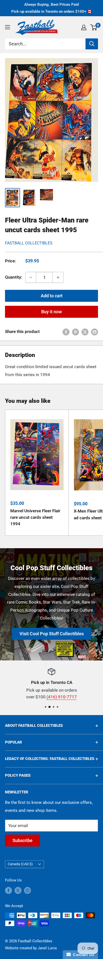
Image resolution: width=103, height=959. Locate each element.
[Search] (92, 43)
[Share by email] (94, 332)
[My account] (83, 27)
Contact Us (82, 955)
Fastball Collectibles (28, 243)
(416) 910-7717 (61, 697)
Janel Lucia (47, 948)
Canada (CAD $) (20, 864)
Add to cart (51, 295)
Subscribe (22, 840)
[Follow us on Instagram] (27, 890)
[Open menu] (7, 27)
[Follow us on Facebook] (8, 890)
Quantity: (13, 277)
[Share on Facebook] (66, 332)
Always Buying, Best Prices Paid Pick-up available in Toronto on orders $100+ (51, 8)
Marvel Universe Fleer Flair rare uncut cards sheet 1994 (35, 517)
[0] (94, 27)
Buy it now (51, 311)
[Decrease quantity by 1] (31, 277)
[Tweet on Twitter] (85, 332)
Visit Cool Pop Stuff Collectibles (52, 633)
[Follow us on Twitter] (18, 890)
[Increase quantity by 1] (58, 277)
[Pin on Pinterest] (75, 332)
